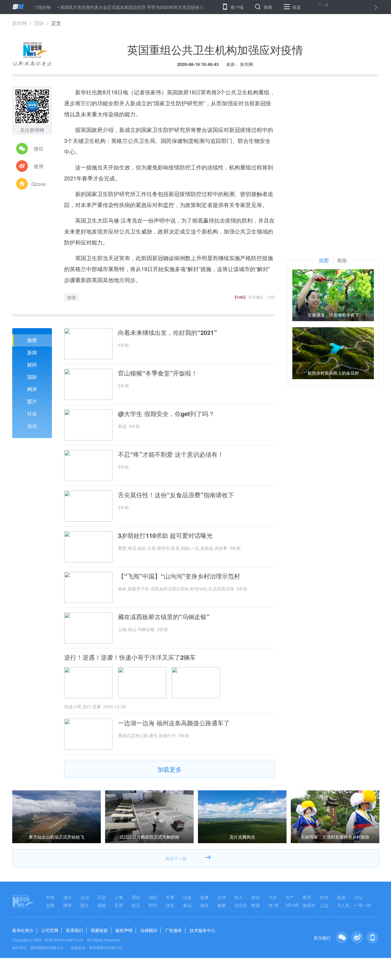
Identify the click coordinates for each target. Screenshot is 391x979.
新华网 (19, 23)
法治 (32, 425)
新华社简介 (23, 930)
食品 (187, 905)
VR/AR (292, 905)
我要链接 (99, 930)
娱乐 (136, 905)
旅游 (204, 905)
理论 (136, 897)
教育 (307, 897)
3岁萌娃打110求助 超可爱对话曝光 (165, 535)
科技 (324, 897)
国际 (39, 23)
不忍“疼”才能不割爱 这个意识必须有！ (171, 454)
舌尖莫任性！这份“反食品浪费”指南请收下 (176, 495)
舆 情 (273, 905)
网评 (32, 389)
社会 (32, 413)
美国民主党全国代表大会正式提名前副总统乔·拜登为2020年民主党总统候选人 (113, 7)
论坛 (358, 897)
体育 (170, 905)
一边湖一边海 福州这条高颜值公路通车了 (174, 723)
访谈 (187, 897)
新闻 (32, 352)
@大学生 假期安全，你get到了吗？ (166, 413)
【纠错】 (240, 296)
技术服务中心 (202, 930)
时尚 (153, 905)
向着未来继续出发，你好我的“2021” (167, 332)
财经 (32, 364)
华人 (238, 897)
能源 (341, 897)
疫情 (71, 297)
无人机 (343, 905)
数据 (255, 905)
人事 (119, 897)
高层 (101, 897)
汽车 (273, 897)
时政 (50, 897)
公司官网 (49, 930)
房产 (290, 897)
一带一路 (362, 905)
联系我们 (74, 930)
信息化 (240, 905)
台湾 (221, 897)
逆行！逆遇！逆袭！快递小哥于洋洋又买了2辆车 (130, 657)
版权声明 (124, 930)
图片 (32, 401)
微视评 (309, 905)
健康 (221, 905)
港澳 (204, 897)
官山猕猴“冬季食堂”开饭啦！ (157, 373)
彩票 (119, 905)
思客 (50, 905)
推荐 (32, 340)
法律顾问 (148, 930)
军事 (170, 897)
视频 (101, 905)
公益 (324, 905)
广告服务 (173, 930)
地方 (67, 897)
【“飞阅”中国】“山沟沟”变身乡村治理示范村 (179, 576)
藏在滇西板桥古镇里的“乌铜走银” (164, 616)
